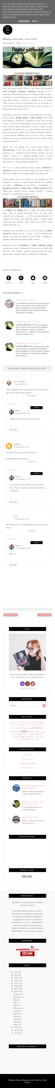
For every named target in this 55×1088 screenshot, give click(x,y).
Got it (35, 21)
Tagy (26, 737)
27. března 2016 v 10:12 (21, 519)
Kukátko (31, 732)
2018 (16, 986)
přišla (13, 153)
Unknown (17, 444)
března (16, 1019)
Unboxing (21, 739)
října (15, 1000)
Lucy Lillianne (19, 381)
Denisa (18, 411)
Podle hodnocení (28, 768)
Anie (15, 516)
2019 (16, 983)
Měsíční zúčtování (28, 43)
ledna (15, 1025)
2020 (16, 980)
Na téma (15, 734)
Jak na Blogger (27, 725)
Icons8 (40, 931)
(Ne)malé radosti (16, 722)
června (16, 1011)
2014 (16, 1030)
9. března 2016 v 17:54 (21, 384)
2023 (16, 972)
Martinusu (10, 168)
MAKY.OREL (17, 931)
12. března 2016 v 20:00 (21, 447)
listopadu (17, 997)
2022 (16, 975)
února (16, 1022)
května (16, 1014)
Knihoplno (25, 728)
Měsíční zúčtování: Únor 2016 (28, 322)
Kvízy (41, 732)
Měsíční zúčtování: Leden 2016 (28, 343)
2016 (16, 991)
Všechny (28, 755)
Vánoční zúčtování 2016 (25, 300)
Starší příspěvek (44, 615)
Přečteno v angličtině (28, 734)
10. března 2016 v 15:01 (22, 413)
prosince (17, 994)
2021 (16, 978)
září (15, 1002)
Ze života (32, 739)
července (17, 1008)
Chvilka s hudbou (32, 722)
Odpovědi (12, 404)
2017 (16, 989)
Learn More (23, 21)
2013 (16, 1033)
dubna (16, 1016)
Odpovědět (31, 396)
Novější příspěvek (10, 615)
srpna (15, 1005)
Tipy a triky (35, 737)
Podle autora (28, 759)
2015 (16, 1027)
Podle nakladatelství (28, 763)
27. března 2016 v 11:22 (22, 479)
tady (18, 225)
